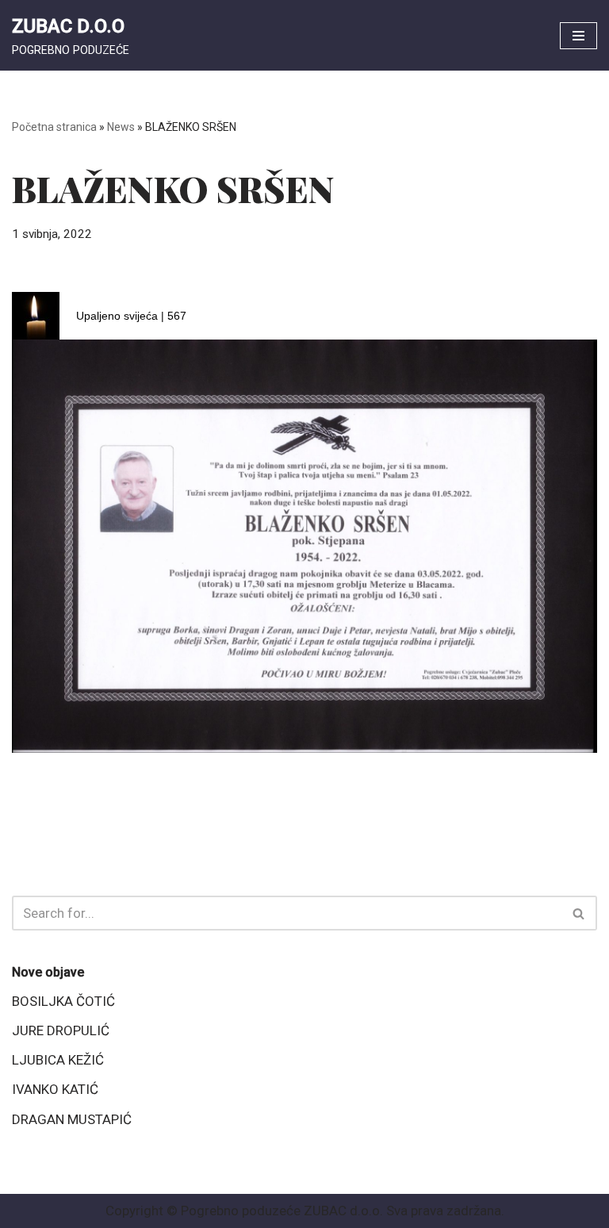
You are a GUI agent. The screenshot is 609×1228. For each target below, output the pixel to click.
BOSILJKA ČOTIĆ (63, 1001)
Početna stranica (54, 127)
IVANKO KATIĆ (55, 1089)
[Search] (579, 913)
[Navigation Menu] (578, 35)
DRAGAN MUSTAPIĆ (72, 1119)
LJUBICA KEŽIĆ (58, 1060)
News (121, 127)
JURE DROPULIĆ (60, 1030)
